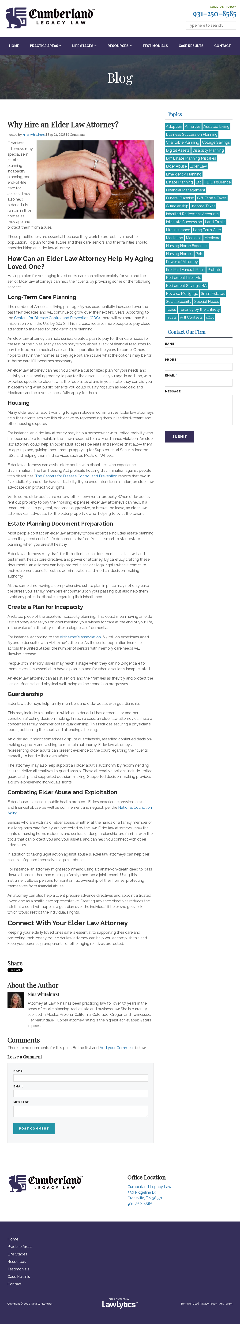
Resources (118, 46)
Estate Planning (179, 182)
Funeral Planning (180, 198)
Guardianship (177, 206)
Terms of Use (189, 1303)
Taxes (171, 309)
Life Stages (82, 46)
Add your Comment (117, 1048)
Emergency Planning (184, 174)
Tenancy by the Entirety (199, 309)
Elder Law (198, 166)
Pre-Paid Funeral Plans (185, 269)
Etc (199, 182)
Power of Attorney (182, 262)
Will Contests (191, 317)
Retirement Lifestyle (183, 277)
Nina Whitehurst (34, 134)
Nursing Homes (179, 254)
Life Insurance (178, 230)
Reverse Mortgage (182, 293)
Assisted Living (216, 126)
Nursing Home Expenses (187, 246)
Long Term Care (207, 230)
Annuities (193, 126)
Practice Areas (44, 46)
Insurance (217, 182)
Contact (222, 46)
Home (14, 46)
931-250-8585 (214, 13)
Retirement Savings (186, 285)
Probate (214, 269)
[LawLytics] (120, 1303)
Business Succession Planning (192, 134)
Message (21, 1102)
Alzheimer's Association (80, 637)
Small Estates (213, 293)
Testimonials (155, 46)
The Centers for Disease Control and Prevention (76, 476)
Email (18, 1086)
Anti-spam (225, 1303)
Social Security (178, 301)
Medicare (212, 238)
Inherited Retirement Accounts (192, 214)
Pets (199, 254)
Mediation (174, 238)
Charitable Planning (182, 142)
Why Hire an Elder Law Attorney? (63, 124)
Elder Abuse (176, 166)
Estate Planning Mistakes (191, 158)
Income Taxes (203, 206)
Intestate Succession (184, 222)
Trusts (171, 317)
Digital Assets (178, 150)
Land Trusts (215, 222)
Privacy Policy (208, 1303)
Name (18, 1070)
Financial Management (185, 190)
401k (210, 317)
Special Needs (206, 301)
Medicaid (194, 238)
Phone (172, 359)
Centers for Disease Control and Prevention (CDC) (57, 318)
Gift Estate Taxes (212, 198)
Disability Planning (208, 150)
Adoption (174, 126)
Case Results (191, 46)
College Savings (216, 142)
